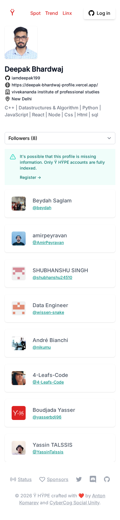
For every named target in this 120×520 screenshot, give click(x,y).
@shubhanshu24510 (52, 277)
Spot (35, 13)
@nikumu (42, 347)
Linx (67, 13)
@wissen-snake (48, 312)
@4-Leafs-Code (48, 382)
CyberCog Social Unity (74, 502)
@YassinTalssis (48, 451)
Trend (51, 13)
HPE (14, 13)
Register (30, 177)
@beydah (42, 207)
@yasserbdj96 (47, 416)
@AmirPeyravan (48, 242)
